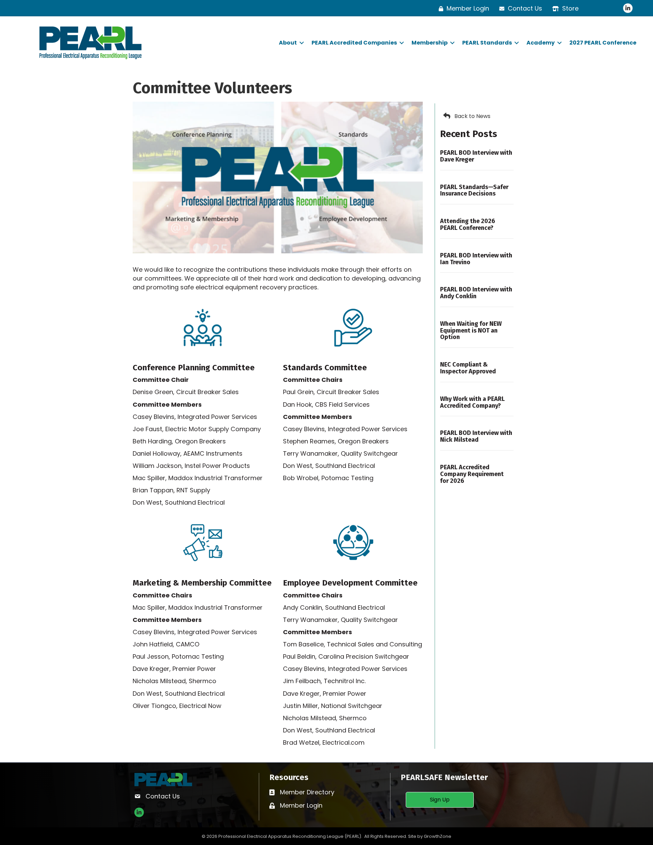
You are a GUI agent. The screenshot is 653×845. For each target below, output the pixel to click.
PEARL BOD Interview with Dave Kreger (476, 156)
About (288, 43)
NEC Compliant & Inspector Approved (468, 368)
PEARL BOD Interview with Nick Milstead (476, 436)
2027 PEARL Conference (602, 43)
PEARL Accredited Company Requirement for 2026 (472, 474)
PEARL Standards (487, 43)
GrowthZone (437, 836)
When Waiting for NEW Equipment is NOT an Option (471, 330)
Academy (540, 43)
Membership (430, 43)
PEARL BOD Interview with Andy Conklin (476, 293)
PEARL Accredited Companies (354, 43)
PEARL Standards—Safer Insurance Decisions (474, 190)
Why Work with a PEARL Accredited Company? (472, 402)
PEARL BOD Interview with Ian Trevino (476, 259)
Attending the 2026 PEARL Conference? (467, 224)
